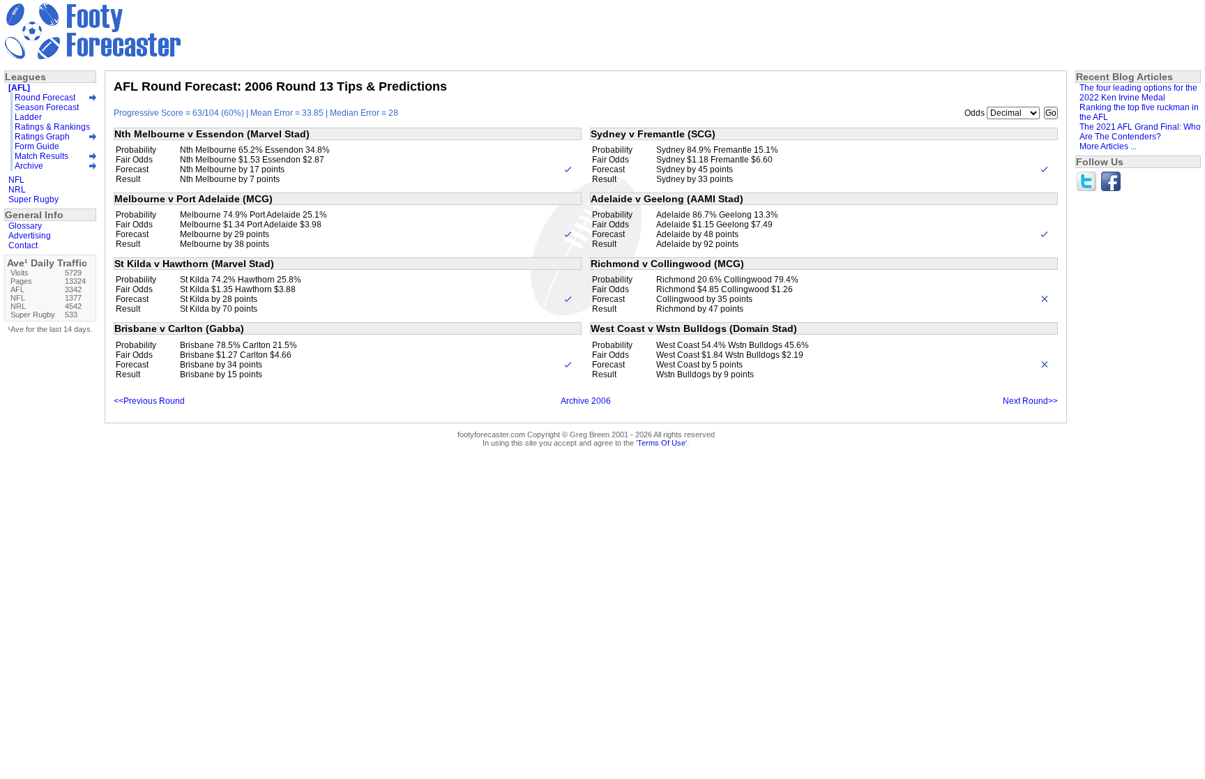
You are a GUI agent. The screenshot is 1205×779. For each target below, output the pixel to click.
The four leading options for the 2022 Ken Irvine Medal (1138, 93)
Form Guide (37, 146)
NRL (17, 190)
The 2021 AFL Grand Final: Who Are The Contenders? (1140, 132)
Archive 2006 (586, 401)
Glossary (25, 226)
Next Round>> (1030, 401)
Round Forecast (45, 98)
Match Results (41, 156)
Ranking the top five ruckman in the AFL (1139, 112)
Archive (29, 166)
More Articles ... (1108, 146)
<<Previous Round (149, 401)
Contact (23, 245)
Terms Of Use (661, 443)
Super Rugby (33, 199)
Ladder (28, 117)
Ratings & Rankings (52, 127)
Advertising (29, 236)
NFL (16, 180)
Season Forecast (47, 107)
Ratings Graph (42, 137)
